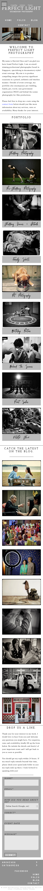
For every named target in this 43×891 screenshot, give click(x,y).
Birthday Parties (21, 331)
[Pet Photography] (21, 278)
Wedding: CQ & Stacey (21, 671)
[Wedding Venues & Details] (21, 207)
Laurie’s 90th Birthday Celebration (21, 553)
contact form (7, 104)
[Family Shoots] (21, 243)
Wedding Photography (21, 153)
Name (8, 778)
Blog (34, 20)
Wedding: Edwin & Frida (21, 614)
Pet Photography (21, 295)
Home (8, 20)
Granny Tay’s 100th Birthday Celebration (21, 494)
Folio (21, 20)
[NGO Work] (21, 421)
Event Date (12, 823)
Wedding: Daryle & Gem (21, 703)
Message (9, 834)
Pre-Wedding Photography (21, 188)
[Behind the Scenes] (21, 350)
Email (8, 789)
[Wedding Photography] (21, 137)
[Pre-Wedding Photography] (21, 172)
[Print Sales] (21, 385)
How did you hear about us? (21, 801)
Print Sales (21, 402)
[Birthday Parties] (21, 314)
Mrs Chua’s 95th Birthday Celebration (21, 524)
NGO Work (21, 437)
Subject (9, 813)
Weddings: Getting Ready (21, 642)
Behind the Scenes (21, 366)
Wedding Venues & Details (21, 224)
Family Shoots (21, 259)
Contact (24, 25)
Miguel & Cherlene (21, 464)
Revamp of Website (21, 583)
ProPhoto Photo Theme (24, 889)
